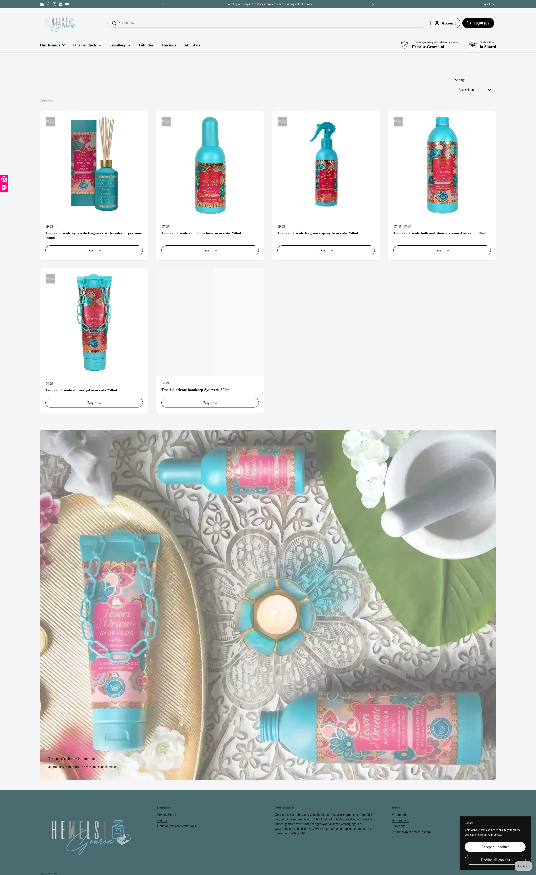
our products (400, 820)
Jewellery (398, 826)
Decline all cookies (495, 860)
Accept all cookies (495, 847)
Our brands (399, 814)
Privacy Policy (167, 814)
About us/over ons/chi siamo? (411, 832)
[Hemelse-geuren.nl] (61, 23)
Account (449, 23)
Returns (162, 820)
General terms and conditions (176, 826)
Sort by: (460, 80)
